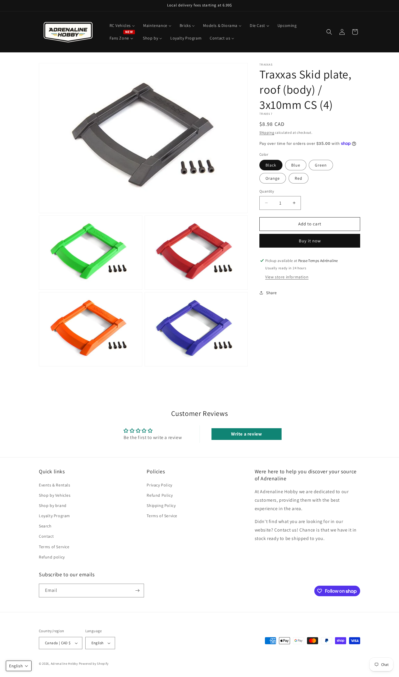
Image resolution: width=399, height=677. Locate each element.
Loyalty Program (54, 515)
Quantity (266, 191)
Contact (46, 536)
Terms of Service (54, 546)
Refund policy (52, 557)
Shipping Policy (161, 505)
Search (45, 526)
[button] (329, 31)
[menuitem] (122, 25)
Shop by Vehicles (55, 495)
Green (321, 165)
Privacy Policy (159, 484)
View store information (286, 277)
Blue (295, 165)
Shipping (266, 132)
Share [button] (271, 292)
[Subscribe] (137, 590)
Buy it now (310, 241)
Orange (273, 178)
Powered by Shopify (94, 663)
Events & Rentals (54, 484)
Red (298, 178)
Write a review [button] (246, 434)
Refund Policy (160, 495)
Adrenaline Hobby (64, 663)
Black (271, 165)
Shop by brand (53, 505)
